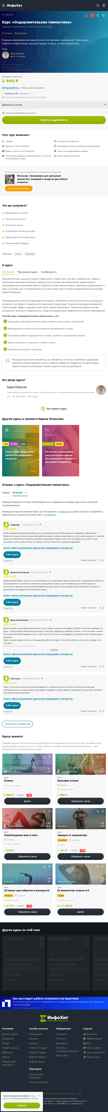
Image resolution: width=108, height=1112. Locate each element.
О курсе (6, 493)
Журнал (6, 1056)
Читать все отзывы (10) (17, 723)
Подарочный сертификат (9, 1063)
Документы (62, 1043)
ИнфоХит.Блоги (37, 1061)
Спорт (18, 254)
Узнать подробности (54, 120)
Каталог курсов (10, 1034)
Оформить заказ (80, 801)
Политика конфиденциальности (67, 1049)
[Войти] (103, 5)
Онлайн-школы (10, 1047)
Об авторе (19, 492)
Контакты (61, 1038)
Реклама (33, 1038)
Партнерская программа (35, 1076)
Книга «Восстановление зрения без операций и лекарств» (38, 547)
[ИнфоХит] (14, 5)
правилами (65, 511)
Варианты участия (12, 104)
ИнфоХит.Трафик (38, 1052)
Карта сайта (62, 1055)
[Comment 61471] (42, 678)
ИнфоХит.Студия (37, 1047)
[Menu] (3, 5)
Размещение (35, 1034)
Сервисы (33, 1043)
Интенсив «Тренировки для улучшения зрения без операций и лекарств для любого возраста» (42, 179)
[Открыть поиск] (98, 5)
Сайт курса (12, 554)
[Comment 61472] (50, 620)
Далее (27, 801)
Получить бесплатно (19, 188)
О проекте (61, 1034)
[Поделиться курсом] (97, 15)
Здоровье (30, 254)
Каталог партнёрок (38, 1082)
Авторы (6, 1043)
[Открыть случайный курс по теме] (103, 15)
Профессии (8, 1038)
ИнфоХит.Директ (37, 1056)
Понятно (21, 1105)
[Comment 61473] (50, 572)
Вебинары (7, 1052)
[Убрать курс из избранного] (92, 15)
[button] (54, 408)
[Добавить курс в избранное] (49, 756)
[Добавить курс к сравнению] (86, 15)
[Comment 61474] (40, 524)
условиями (50, 514)
